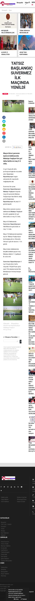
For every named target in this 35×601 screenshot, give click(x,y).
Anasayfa (4, 10)
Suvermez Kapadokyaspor (12, 189)
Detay (17, 599)
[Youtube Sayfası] (12, 487)
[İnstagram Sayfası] (8, 487)
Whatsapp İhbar (21, 499)
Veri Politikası (5, 501)
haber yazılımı (4, 592)
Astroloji (3, 576)
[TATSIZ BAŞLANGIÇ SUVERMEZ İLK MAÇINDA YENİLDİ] (13, 106)
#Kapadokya (14, 323)
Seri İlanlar (4, 556)
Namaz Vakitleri (5, 546)
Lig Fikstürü (4, 550)
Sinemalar (4, 554)
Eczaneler (4, 548)
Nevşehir (20, 3)
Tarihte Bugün (5, 552)
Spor (10, 10)
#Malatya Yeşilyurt (9, 327)
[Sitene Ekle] (2, 490)
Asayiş (3, 531)
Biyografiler (4, 571)
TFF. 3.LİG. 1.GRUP (6, 524)
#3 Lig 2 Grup (7, 329)
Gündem (3, 526)
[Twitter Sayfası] (5, 487)
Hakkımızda (4, 497)
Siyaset (3, 535)
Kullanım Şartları (22, 497)
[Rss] (19, 487)
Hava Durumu (5, 541)
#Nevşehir (6, 323)
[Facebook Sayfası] (2, 487)
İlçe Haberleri (5, 533)
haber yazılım (4, 597)
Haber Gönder (21, 501)
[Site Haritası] (22, 487)
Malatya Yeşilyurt (9, 191)
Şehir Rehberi (5, 558)
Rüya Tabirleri (5, 573)
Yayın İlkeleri (4, 499)
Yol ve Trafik (4, 544)
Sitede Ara (4, 567)
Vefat (2, 528)
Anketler (3, 569)
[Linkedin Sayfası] (15, 487)
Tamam (24, 599)
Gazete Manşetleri (6, 560)
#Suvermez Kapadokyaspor (11, 325)
